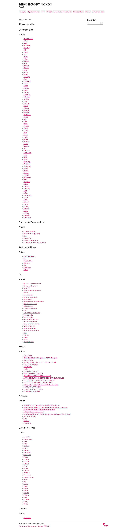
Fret (25, 310)
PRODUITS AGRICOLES (32, 387)
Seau (25, 486)
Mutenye (26, 112)
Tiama (26, 57)
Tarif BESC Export (30, 416)
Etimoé (26, 135)
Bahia (25, 90)
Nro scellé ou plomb (30, 304)
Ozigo (25, 59)
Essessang (27, 81)
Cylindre (26, 470)
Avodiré (26, 202)
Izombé (26, 130)
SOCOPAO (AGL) (29, 256)
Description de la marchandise (34, 301)
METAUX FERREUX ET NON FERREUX (37, 376)
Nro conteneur (28, 306)
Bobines (26, 464)
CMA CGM (27, 267)
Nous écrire (27, 518)
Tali (25, 148)
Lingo (25, 479)
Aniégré (26, 186)
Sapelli (26, 106)
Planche (26, 493)
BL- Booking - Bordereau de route (35, 242)
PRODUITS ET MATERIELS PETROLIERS (38, 382)
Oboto (26, 157)
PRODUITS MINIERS (31, 364)
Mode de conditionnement (32, 284)
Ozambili (26, 61)
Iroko (25, 132)
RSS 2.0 (46, 526)
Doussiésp (27, 177)
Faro (25, 79)
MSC (25, 265)
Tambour (26, 473)
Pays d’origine (28, 295)
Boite (25, 448)
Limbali (26, 170)
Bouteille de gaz (29, 477)
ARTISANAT (28, 355)
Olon (25, 63)
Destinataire (28, 299)
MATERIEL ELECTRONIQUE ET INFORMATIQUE (40, 358)
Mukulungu (27, 162)
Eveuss (26, 173)
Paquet (26, 457)
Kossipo (26, 126)
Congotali (27, 182)
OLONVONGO (28, 39)
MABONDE (27, 115)
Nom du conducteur (30, 328)
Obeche (26, 68)
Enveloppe (27, 475)
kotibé (26, 124)
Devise (26, 292)
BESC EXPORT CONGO (35, 4)
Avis (43, 12)
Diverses (26, 48)
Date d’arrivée (28, 315)
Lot (25, 481)
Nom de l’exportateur (30, 297)
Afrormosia (27, 217)
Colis (25, 466)
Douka (26, 139)
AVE (25, 236)
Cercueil (26, 461)
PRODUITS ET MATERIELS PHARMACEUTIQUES (41, 385)
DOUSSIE (27, 45)
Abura (26, 199)
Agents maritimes (33, 12)
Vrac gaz (26, 450)
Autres (26, 52)
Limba (26, 72)
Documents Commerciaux (62, 12)
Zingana (26, 92)
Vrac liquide (27, 452)
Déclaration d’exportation (32, 233)
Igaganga (27, 77)
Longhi (26, 117)
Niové (25, 159)
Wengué (26, 146)
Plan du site (23, 526)
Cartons (26, 459)
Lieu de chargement (30, 322)
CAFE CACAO (28, 360)
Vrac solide (27, 455)
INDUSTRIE (28, 367)
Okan (25, 155)
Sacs (25, 441)
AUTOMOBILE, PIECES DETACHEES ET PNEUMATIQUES (44, 378)
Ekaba (26, 86)
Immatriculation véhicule (32, 330)
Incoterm (26, 288)
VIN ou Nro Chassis (30, 308)
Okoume (26, 65)
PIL (25, 259)
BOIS (25, 369)
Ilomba (26, 74)
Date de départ (28, 317)
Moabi (26, 168)
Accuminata (27, 195)
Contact (49, 12)
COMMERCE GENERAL (32, 391)
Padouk (26, 108)
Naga (25, 70)
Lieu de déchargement (31, 319)
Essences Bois (78, 12)
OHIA (25, 43)
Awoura (26, 213)
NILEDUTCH (28, 261)
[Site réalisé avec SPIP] (105, 525)
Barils (25, 443)
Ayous (26, 204)
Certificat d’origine (30, 231)
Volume (26, 335)
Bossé (26, 144)
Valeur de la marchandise (32, 313)
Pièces (26, 490)
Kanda (26, 128)
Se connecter (32, 526)
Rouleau (26, 499)
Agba (25, 193)
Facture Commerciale (31, 240)
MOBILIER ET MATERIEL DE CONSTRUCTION (40, 362)
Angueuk (26, 215)
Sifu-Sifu (26, 103)
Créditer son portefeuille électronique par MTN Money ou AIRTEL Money (47, 414)
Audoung (27, 188)
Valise (26, 502)
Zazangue (27, 95)
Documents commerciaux (32, 324)
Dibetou (26, 88)
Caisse (26, 468)
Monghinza (27, 166)
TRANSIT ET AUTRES (31, 371)
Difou (25, 179)
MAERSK (27, 263)
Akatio (26, 184)
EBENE (26, 175)
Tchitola (26, 99)
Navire (26, 339)
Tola (25, 54)
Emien (26, 83)
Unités (26, 504)
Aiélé (25, 191)
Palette (26, 488)
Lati (25, 119)
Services (26, 421)
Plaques (26, 495)
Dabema (26, 141)
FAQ (25, 418)
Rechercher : (91, 20)
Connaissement (29, 342)
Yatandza (27, 97)
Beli (25, 50)
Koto (25, 121)
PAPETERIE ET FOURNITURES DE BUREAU (39, 380)
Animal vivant (28, 439)
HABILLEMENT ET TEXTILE (33, 373)
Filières (87, 12)
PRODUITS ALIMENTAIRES (33, 389)
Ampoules (27, 437)
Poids (25, 337)
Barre (25, 497)
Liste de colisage (98, 12)
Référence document (30, 286)
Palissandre (27, 153)
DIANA (26, 41)
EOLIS (26, 270)
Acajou (26, 197)
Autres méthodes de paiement (33, 412)
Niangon (26, 110)
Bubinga (26, 208)
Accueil (21, 19)
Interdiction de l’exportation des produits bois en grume (42, 405)
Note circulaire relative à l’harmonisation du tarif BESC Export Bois (45, 407)
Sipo (25, 101)
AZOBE (26, 206)
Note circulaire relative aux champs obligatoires (39, 409)
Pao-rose (27, 150)
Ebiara (26, 137)
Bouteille (26, 446)
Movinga (26, 164)
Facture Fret (28, 238)
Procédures (27, 423)
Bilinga (26, 211)
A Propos (23, 12)
